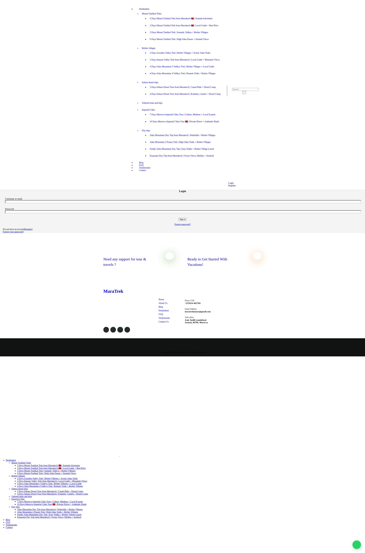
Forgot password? (183, 224)
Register (232, 185)
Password (9, 209)
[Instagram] (254, 2)
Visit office (189, 317)
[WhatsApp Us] (180, 328)
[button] (356, 544)
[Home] (113, 103)
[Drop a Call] (180, 300)
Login (231, 183)
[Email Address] (180, 309)
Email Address (190, 309)
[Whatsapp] (260, 2)
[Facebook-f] (106, 329)
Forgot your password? (13, 232)
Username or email (13, 199)
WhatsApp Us (191, 329)
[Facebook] (248, 2)
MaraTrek (113, 291)
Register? (28, 229)
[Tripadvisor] (242, 2)
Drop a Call (189, 300)
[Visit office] (180, 317)
